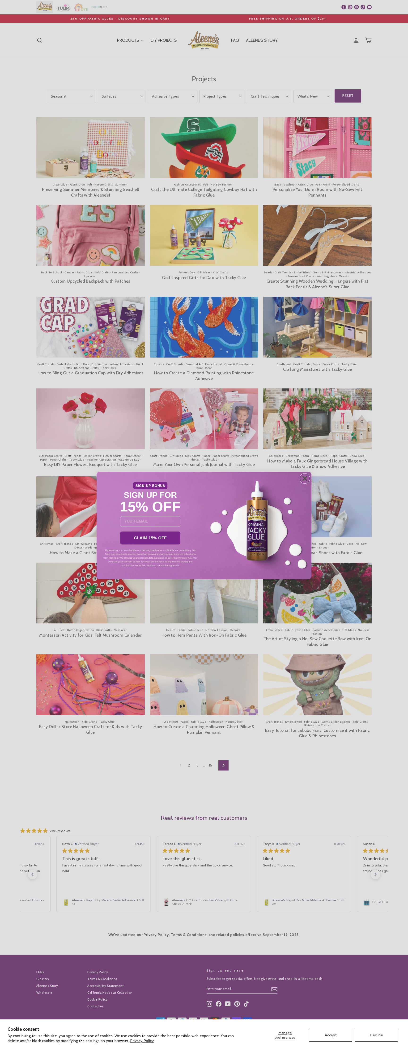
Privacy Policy (142, 1041)
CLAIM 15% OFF (150, 538)
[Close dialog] (305, 478)
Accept (331, 1035)
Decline (376, 1035)
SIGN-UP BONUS (150, 485)
